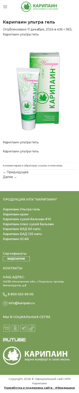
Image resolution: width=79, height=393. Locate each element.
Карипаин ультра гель (21, 34)
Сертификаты (14, 253)
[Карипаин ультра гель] (39, 90)
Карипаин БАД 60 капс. (22, 229)
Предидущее (16, 172)
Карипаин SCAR (16, 239)
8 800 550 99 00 (21, 294)
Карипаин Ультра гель (21, 209)
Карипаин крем (15, 214)
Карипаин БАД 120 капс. (23, 234)
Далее (10, 177)
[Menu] (5, 6)
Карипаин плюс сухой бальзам (28, 224)
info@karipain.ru (22, 303)
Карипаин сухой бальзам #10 (27, 219)
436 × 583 (64, 29)
